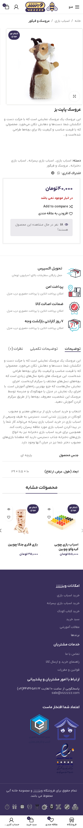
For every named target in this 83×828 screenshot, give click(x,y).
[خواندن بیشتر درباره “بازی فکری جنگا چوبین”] (9, 509)
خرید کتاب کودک (68, 611)
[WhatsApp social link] (58, 173)
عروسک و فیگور (39, 21)
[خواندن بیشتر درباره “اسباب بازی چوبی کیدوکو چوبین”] (49, 509)
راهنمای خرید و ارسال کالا (63, 662)
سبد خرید (73, 619)
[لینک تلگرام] (53, 173)
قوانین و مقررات (69, 670)
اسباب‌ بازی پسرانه (41, 160)
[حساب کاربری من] (16, 6)
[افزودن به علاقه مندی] (49, 517)
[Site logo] (41, 7)
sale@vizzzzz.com (66, 693)
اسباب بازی (62, 21)
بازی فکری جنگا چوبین (23, 545)
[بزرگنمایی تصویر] (74, 96)
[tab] (73, 349)
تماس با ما (72, 654)
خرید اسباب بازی (68, 595)
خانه (78, 21)
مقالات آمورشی (70, 627)
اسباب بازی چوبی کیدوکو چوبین (66, 547)
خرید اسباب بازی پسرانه (63, 603)
